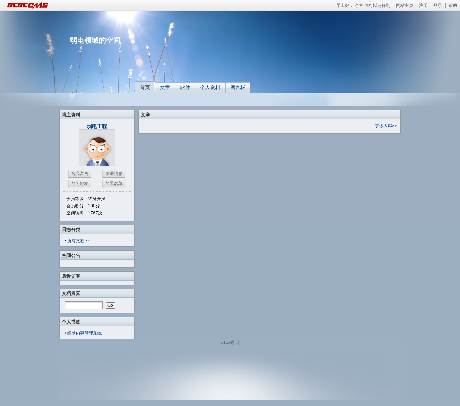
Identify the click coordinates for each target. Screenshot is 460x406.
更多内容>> (386, 126)
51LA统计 (230, 342)
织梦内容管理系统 (84, 333)
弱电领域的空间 (95, 40)
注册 (423, 5)
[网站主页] (36, 5)
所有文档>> (78, 240)
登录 (437, 5)
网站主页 (404, 5)
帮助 (452, 5)
